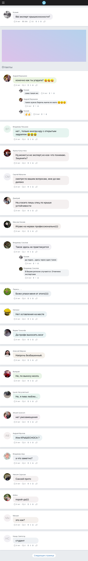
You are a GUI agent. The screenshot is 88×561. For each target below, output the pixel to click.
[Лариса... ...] (8, 291)
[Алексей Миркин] (8, 353)
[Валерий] (8, 374)
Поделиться (45, 21)
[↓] (41, 21)
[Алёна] (8, 497)
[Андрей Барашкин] (8, 78)
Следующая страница (44, 555)
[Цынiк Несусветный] (8, 394)
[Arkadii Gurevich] (8, 415)
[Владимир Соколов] (8, 245)
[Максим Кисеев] (8, 224)
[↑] (36, 21)
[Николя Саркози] (8, 476)
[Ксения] (8, 14)
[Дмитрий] (8, 200)
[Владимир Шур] (8, 456)
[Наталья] (8, 312)
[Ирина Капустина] (8, 153)
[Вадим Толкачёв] (8, 332)
